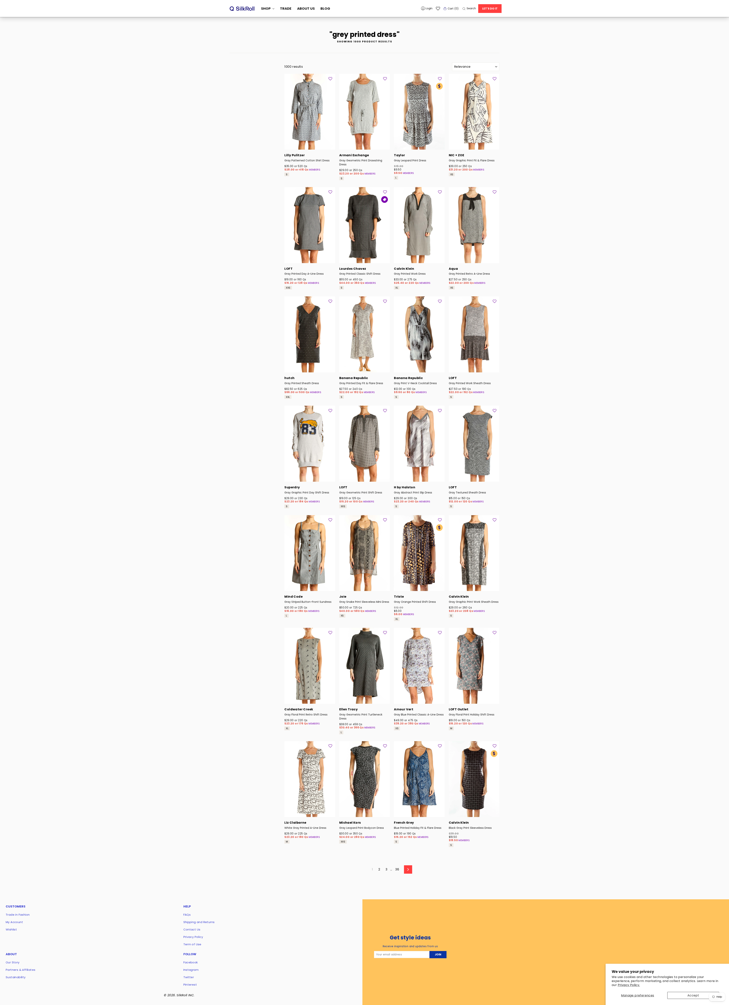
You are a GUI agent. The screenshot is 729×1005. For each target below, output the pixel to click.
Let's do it (490, 8)
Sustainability (16, 977)
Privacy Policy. (629, 985)
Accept (693, 995)
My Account (14, 922)
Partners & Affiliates (20, 970)
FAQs (187, 915)
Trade (285, 8)
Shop (266, 8)
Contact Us (191, 929)
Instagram (191, 970)
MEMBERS (314, 169)
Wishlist (11, 929)
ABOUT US (306, 8)
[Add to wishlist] (330, 78)
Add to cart (309, 144)
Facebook (190, 962)
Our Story (13, 962)
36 (397, 869)
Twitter (188, 977)
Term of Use (192, 944)
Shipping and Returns (199, 922)
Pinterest (190, 985)
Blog (325, 8)
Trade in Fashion (18, 915)
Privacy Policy (193, 937)
